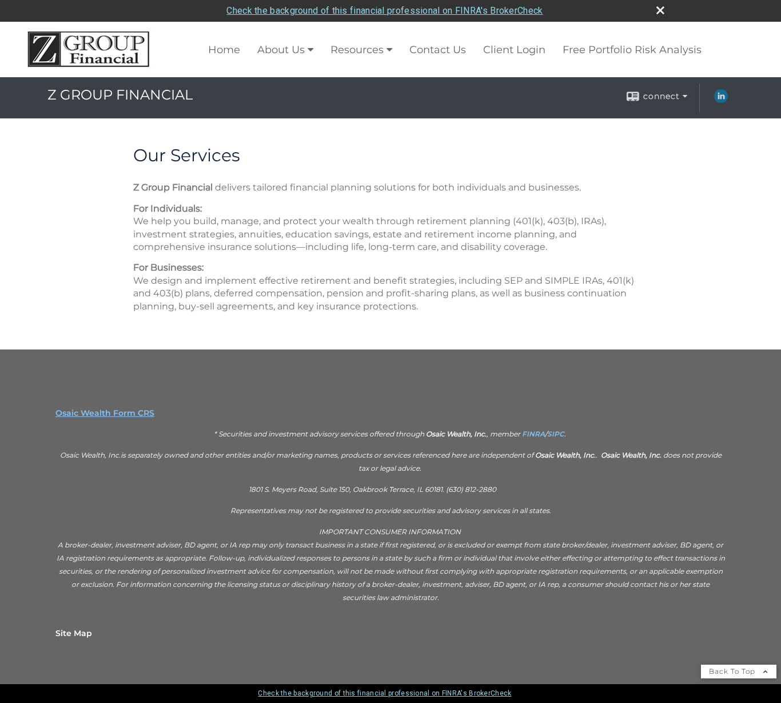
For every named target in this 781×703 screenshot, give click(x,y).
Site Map (73, 633)
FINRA (533, 434)
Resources (357, 49)
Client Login (514, 49)
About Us (281, 49)
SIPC (555, 434)
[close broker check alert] (660, 10)
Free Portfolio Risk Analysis (632, 49)
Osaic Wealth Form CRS (104, 413)
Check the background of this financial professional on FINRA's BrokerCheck (384, 10)
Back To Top (733, 671)
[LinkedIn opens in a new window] (721, 100)
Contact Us (437, 49)
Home (224, 49)
